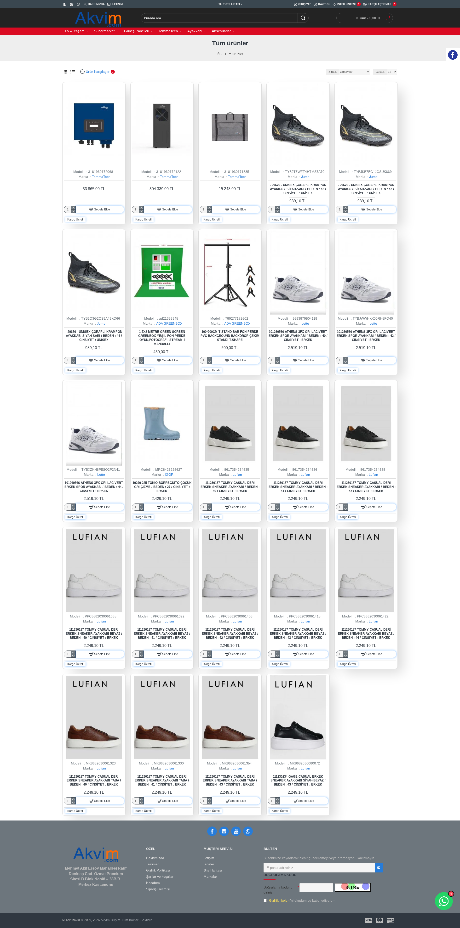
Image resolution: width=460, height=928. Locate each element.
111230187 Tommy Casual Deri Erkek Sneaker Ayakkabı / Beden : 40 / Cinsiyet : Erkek (230, 487)
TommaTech (101, 177)
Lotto (305, 323)
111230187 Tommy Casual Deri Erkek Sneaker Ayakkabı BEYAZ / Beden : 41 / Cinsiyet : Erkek (162, 633)
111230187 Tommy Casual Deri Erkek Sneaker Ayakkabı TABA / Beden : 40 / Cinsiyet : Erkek (94, 781)
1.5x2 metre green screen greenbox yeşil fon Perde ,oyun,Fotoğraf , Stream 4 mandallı (161, 338)
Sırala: (332, 72)
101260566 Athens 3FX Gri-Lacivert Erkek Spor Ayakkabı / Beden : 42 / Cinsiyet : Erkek (366, 336)
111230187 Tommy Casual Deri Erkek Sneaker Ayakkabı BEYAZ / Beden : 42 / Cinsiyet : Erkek (230, 633)
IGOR (169, 474)
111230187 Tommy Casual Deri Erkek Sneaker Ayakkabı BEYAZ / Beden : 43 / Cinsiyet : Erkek (298, 633)
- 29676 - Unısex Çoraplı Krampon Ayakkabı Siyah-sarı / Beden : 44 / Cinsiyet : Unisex (94, 336)
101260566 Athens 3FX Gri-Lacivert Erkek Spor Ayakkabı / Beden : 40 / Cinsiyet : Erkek (298, 336)
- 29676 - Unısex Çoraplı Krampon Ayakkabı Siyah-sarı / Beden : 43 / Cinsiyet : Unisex (366, 189)
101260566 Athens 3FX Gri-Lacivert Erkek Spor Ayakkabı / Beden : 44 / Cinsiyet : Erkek (93, 487)
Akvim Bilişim (110, 920)
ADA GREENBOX (169, 323)
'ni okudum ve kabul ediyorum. (302, 900)
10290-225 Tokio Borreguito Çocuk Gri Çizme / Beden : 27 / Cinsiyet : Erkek (161, 487)
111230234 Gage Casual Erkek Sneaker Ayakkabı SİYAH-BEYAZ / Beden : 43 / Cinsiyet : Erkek (298, 781)
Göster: (380, 72)
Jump (305, 177)
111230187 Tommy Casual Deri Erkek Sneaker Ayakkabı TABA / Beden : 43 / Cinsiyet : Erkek (230, 781)
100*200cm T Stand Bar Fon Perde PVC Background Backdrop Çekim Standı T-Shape (230, 336)
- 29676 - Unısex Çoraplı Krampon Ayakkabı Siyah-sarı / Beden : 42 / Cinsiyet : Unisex (298, 189)
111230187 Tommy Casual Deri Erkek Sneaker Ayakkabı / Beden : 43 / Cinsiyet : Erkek (366, 487)
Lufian (237, 474)
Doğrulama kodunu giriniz (278, 889)
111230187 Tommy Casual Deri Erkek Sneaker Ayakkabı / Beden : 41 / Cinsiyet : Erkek (298, 487)
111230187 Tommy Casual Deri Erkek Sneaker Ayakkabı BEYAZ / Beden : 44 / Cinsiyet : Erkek (366, 633)
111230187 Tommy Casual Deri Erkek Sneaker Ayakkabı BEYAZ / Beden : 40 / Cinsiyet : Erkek (94, 633)
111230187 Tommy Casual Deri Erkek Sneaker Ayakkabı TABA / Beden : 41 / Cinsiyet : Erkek (162, 781)
